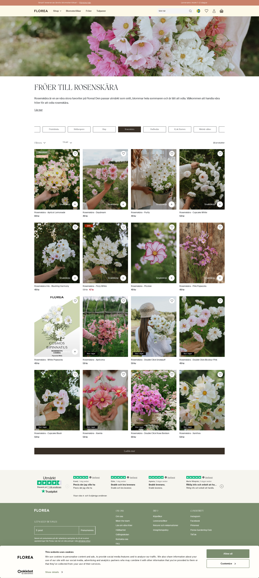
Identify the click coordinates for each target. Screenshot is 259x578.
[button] (221, 11)
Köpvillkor (157, 516)
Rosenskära (129, 129)
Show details (52, 572)
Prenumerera (87, 530)
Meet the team (123, 520)
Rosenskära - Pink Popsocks (192, 286)
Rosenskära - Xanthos (190, 433)
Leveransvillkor (160, 520)
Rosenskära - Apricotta (94, 359)
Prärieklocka (54, 129)
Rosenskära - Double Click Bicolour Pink (198, 359)
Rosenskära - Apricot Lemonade (49, 212)
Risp (104, 129)
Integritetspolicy (160, 530)
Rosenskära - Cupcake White (193, 212)
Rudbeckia (154, 129)
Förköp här (85, 2)
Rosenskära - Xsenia (92, 433)
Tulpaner (101, 10)
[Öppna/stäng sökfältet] (190, 10)
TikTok (193, 534)
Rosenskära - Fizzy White (95, 286)
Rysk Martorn (179, 129)
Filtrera (38, 142)
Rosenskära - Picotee (141, 286)
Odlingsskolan (122, 534)
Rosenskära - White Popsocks (48, 359)
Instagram (195, 516)
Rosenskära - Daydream (94, 212)
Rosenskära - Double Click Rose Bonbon (150, 433)
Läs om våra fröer (124, 525)
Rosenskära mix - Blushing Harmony (51, 286)
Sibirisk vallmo (205, 129)
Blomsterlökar (73, 10)
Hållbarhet (121, 530)
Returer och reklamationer (165, 525)
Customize (226, 563)
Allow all (228, 553)
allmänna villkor (84, 541)
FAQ (118, 543)
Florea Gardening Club (201, 530)
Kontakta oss (122, 539)
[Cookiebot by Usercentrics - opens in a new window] (25, 572)
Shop (56, 10)
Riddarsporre (79, 129)
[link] (198, 11)
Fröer (89, 10)
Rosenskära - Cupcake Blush (48, 433)
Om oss (119, 516)
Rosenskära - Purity (140, 212)
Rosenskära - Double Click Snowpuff (148, 359)
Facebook (195, 520)
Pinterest (194, 525)
